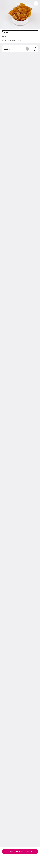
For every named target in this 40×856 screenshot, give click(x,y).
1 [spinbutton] (31, 49)
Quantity (7, 49)
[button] (20, 14)
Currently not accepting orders (20, 851)
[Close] (36, 3)
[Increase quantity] (34, 49)
